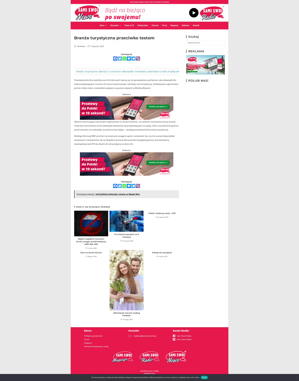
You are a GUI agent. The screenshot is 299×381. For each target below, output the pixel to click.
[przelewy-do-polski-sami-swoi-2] (205, 65)
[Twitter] (120, 59)
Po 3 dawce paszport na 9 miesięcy (126, 235)
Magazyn (174, 25)
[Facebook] (115, 59)
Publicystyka (142, 25)
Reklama (185, 25)
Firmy (164, 25)
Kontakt (196, 25)
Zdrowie (155, 25)
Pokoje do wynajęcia (162, 253)
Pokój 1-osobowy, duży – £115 (162, 213)
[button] (103, 25)
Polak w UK (129, 25)
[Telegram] (133, 59)
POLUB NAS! (198, 80)
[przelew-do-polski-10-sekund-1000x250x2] (126, 108)
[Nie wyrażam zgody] (296, 377)
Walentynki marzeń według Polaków (126, 314)
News (102, 25)
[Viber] (138, 59)
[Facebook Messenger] (129, 59)
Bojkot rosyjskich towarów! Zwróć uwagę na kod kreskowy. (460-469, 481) (91, 241)
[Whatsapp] (124, 59)
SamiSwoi (81, 46)
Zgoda (204, 377)
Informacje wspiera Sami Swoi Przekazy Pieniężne (149, 2)
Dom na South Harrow (91, 253)
